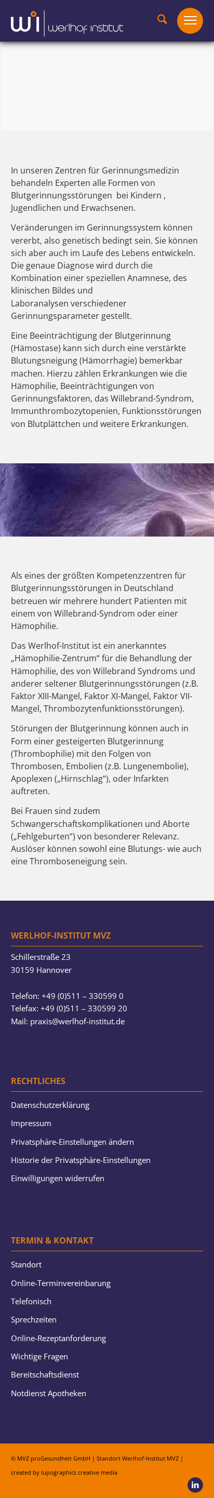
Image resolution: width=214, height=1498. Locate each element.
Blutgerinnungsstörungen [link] (61, 195)
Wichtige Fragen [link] (39, 1356)
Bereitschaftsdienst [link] (45, 1374)
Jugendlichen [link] (36, 207)
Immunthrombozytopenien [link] (64, 411)
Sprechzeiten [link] (34, 1319)
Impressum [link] (31, 1123)
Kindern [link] (146, 195)
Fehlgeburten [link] (43, 836)
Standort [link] (26, 1264)
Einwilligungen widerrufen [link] (57, 1178)
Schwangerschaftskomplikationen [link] (77, 824)
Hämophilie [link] (33, 386)
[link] (67, 18)
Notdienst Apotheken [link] (48, 1393)
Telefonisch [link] (31, 1301)
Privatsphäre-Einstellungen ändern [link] (72, 1141)
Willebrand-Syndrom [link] (151, 398)
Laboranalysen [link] (40, 303)
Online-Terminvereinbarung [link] (61, 1283)
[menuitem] (157, 21)
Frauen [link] (38, 811)
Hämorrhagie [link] (108, 360)
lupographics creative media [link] (79, 1472)
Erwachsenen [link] (107, 207)
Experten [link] (72, 183)
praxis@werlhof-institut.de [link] (77, 1021)
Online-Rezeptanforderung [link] (58, 1338)
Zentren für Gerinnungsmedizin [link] (117, 170)
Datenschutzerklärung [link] (50, 1105)
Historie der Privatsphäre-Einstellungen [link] (81, 1160)
